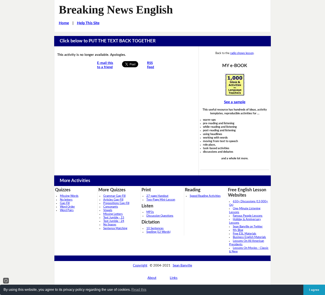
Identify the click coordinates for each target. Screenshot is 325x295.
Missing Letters (113, 214)
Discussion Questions (159, 215)
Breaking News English (116, 9)
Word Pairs (67, 210)
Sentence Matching (115, 228)
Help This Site (88, 23)
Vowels (107, 210)
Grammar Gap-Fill (114, 196)
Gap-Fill (65, 203)
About (151, 278)
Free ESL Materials (244, 233)
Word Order (67, 206)
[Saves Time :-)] (234, 84)
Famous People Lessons (247, 215)
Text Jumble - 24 (113, 221)
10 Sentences (155, 228)
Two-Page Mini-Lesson (160, 199)
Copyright (140, 265)
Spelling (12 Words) (158, 232)
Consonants (110, 206)
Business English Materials (249, 237)
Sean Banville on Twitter (248, 226)
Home (64, 23)
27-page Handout (157, 196)
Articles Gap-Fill (113, 199)
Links (174, 278)
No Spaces (109, 224)
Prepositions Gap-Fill (116, 203)
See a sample (234, 102)
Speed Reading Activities (205, 196)
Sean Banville (182, 265)
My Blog (238, 230)
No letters (66, 199)
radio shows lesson (242, 53)
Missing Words (69, 196)
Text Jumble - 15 (113, 217)
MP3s (150, 212)
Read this (138, 289)
